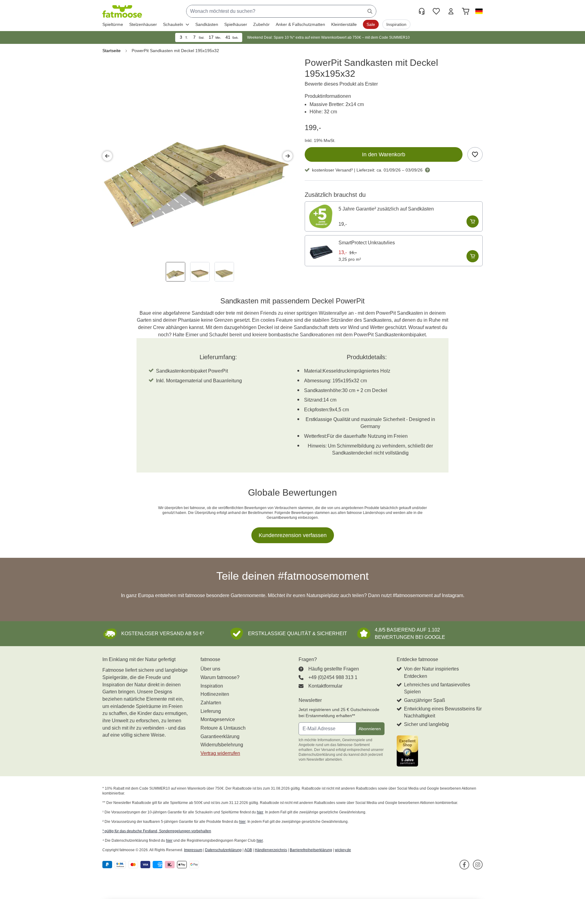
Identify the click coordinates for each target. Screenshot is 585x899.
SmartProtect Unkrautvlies (367, 242)
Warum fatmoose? (219, 677)
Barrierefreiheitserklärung (311, 850)
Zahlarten (210, 702)
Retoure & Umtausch (223, 728)
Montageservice (217, 719)
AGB (248, 850)
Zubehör (261, 24)
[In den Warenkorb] (472, 221)
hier (260, 812)
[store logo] (122, 11)
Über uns (210, 668)
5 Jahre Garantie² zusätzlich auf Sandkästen (386, 208)
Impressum (193, 850)
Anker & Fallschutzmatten (300, 24)
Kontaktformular (325, 685)
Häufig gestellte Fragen (333, 668)
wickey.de (343, 850)
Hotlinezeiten (214, 694)
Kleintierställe (344, 24)
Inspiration (211, 685)
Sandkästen (206, 24)
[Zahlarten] (151, 865)
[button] (478, 11)
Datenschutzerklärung (223, 850)
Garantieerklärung (219, 736)
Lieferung (210, 711)
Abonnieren (370, 728)
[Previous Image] (107, 156)
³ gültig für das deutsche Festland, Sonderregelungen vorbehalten (156, 831)
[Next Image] (287, 156)
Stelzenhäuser (143, 24)
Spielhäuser (235, 24)
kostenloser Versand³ (332, 170)
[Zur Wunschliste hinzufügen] (475, 154)
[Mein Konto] (451, 11)
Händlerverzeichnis (271, 850)
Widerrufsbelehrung (221, 744)
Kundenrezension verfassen (293, 535)
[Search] (370, 11)
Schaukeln (173, 24)
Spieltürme (112, 24)
